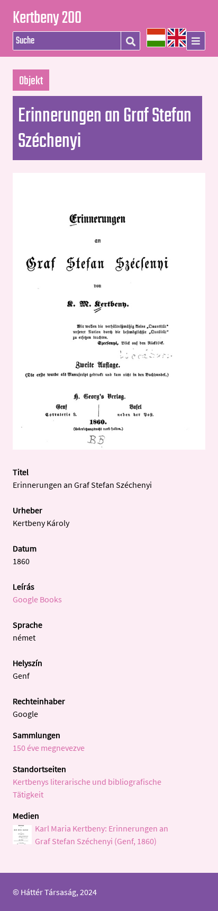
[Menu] (195, 40)
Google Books (37, 599)
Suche (130, 41)
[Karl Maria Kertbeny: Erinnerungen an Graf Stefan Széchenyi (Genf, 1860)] (109, 446)
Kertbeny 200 (47, 18)
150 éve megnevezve (49, 747)
